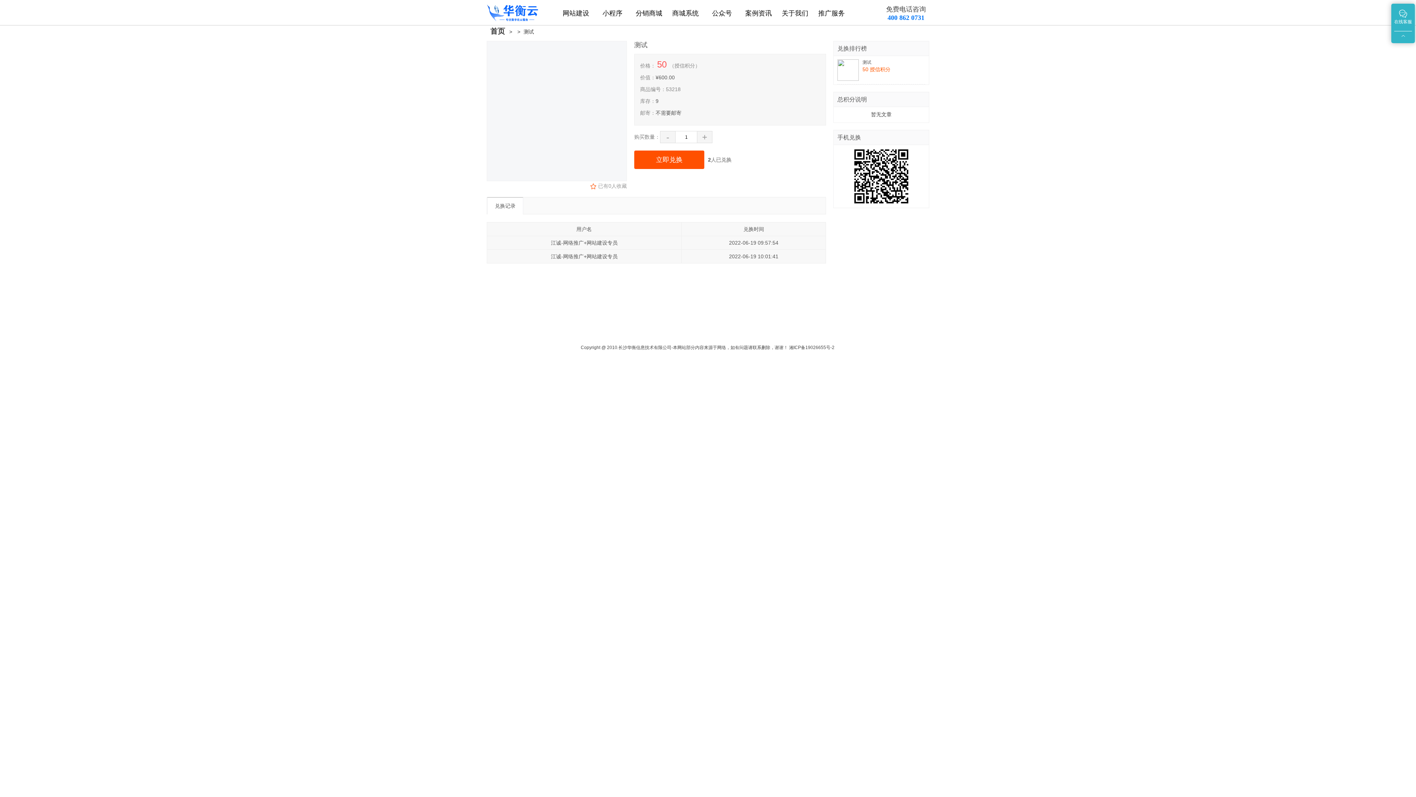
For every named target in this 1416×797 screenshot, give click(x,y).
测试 (529, 32)
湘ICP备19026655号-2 (811, 347)
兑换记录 (505, 206)
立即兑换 (669, 159)
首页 (497, 31)
